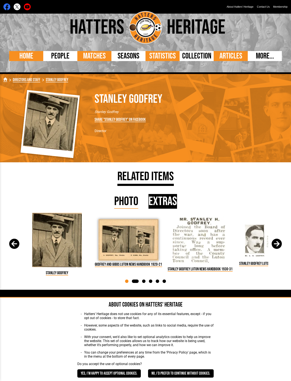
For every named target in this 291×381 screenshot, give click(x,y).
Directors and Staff (26, 79)
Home (26, 56)
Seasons (128, 56)
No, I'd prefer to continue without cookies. (180, 373)
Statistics (162, 56)
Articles (230, 56)
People (60, 56)
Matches (94, 56)
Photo (126, 201)
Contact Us (263, 6)
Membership (280, 6)
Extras (162, 201)
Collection (196, 56)
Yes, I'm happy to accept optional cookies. (109, 373)
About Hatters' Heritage (240, 6)
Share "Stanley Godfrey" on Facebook (120, 119)
